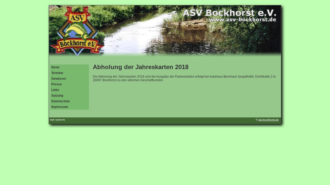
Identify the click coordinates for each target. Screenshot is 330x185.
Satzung (57, 95)
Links (55, 90)
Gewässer (58, 78)
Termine (57, 73)
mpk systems (57, 119)
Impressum (59, 107)
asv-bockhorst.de (268, 119)
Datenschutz (60, 101)
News (55, 67)
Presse (56, 84)
